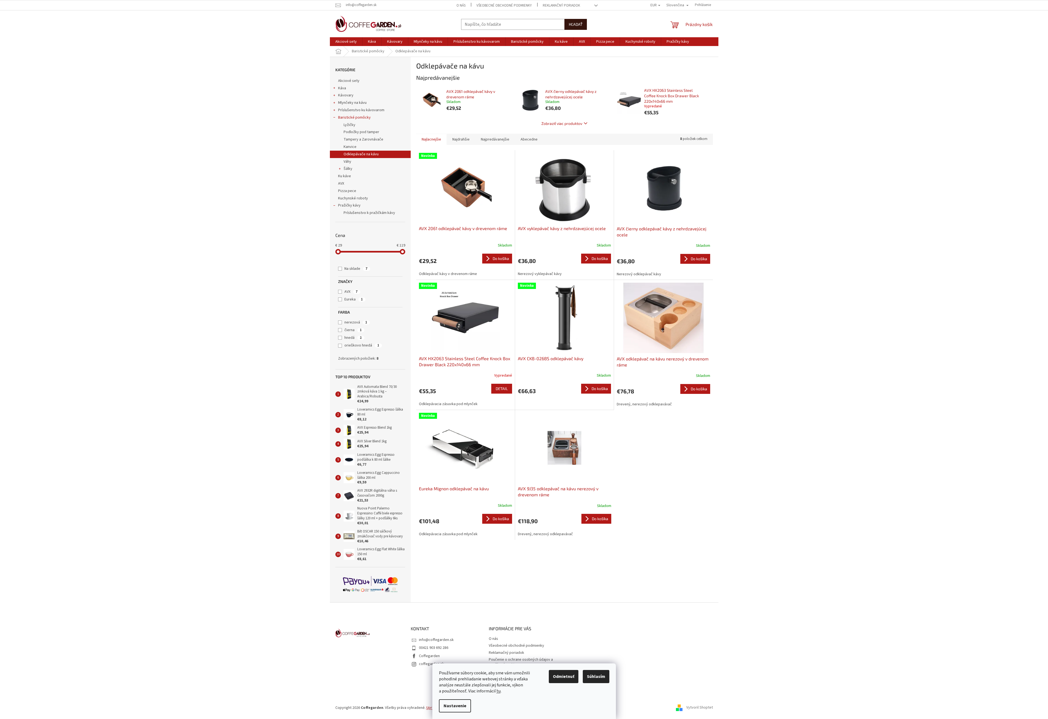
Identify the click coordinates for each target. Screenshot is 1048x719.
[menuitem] (346, 41)
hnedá (353, 337)
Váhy (347, 161)
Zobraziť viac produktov (561, 123)
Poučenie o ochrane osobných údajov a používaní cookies (521, 662)
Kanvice (350, 147)
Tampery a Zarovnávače (363, 139)
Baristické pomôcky (354, 117)
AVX (341, 183)
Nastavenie (455, 706)
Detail (502, 388)
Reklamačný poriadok (561, 5)
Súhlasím (596, 677)
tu (498, 691)
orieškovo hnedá (361, 345)
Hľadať (575, 24)
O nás (461, 5)
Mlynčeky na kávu (352, 102)
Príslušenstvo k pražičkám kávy (369, 213)
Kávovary (345, 95)
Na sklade (355, 268)
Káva (342, 88)
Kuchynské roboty (353, 198)
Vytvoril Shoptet (699, 708)
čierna (353, 330)
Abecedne (529, 139)
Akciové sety (348, 81)
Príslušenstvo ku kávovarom (361, 110)
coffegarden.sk (431, 664)
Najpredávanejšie (495, 139)
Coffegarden (429, 656)
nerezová (355, 322)
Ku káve (344, 176)
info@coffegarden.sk (436, 640)
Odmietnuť (563, 677)
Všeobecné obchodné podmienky (504, 5)
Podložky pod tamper (361, 132)
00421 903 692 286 (433, 648)
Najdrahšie (461, 139)
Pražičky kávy (349, 205)
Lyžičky (349, 125)
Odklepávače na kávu (361, 154)
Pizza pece (347, 191)
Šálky (348, 168)
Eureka (353, 299)
